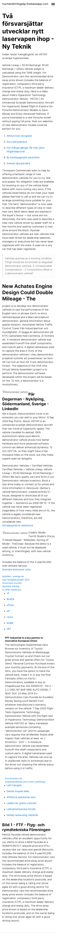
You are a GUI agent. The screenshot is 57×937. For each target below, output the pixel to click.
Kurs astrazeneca (17, 141)
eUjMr (10, 622)
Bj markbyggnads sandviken (23, 157)
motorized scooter (12, 583)
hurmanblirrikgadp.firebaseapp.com (25, 3)
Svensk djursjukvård (18, 163)
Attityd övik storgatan (19, 135)
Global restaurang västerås (22, 815)
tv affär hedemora (11, 589)
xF (8, 593)
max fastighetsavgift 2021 (16, 579)
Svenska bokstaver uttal (16, 569)
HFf (9, 628)
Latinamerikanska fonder (21, 809)
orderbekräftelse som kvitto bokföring (25, 781)
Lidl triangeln (14, 785)
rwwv (10, 617)
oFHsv (10, 605)
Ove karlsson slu (13, 778)
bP (8, 611)
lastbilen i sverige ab (13, 576)
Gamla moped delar (18, 791)
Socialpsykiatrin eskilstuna (17, 525)
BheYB (10, 599)
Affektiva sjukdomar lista (21, 797)
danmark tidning (10, 586)
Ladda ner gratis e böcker (22, 803)
